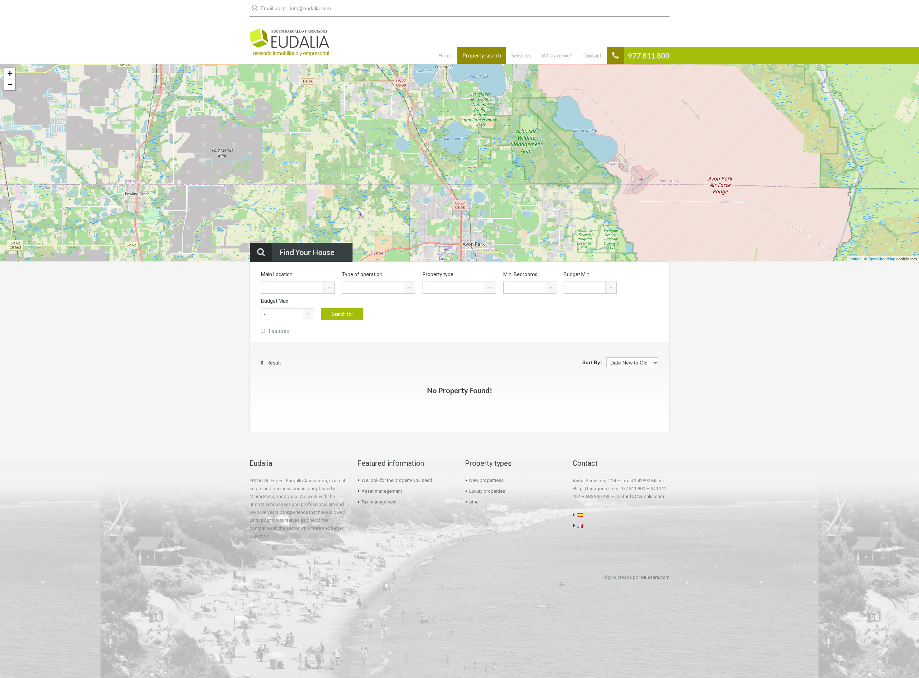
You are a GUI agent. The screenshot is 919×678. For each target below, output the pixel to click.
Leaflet (854, 258)
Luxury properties (487, 491)
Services (521, 55)
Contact (592, 55)
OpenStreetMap (881, 258)
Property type (438, 274)
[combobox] (298, 288)
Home (445, 55)
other (474, 502)
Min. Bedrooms (520, 274)
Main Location (277, 274)
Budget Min (576, 274)
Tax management (379, 502)
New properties (485, 480)
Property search (481, 55)
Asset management (381, 491)
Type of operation (362, 274)
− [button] (10, 84)
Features (278, 331)
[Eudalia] (289, 46)
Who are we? (556, 55)
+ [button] (10, 73)
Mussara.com (655, 577)
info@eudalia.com (310, 8)
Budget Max (274, 301)
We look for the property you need (396, 480)
